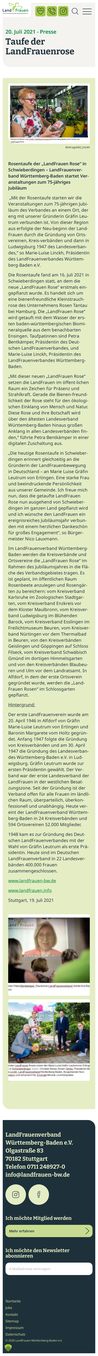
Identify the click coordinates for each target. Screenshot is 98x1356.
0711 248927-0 (46, 1166)
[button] (8, 1348)
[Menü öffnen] (87, 11)
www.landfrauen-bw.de (32, 880)
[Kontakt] (52, 11)
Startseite (13, 1301)
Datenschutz (15, 1334)
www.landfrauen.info (30, 890)
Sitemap (12, 1321)
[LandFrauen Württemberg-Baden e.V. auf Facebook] (38, 1194)
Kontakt (11, 1314)
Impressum (14, 1327)
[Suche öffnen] (75, 11)
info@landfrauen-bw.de (37, 1174)
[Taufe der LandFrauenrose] (49, 113)
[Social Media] (63, 11)
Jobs (8, 1307)
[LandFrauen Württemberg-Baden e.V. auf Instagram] (15, 1194)
